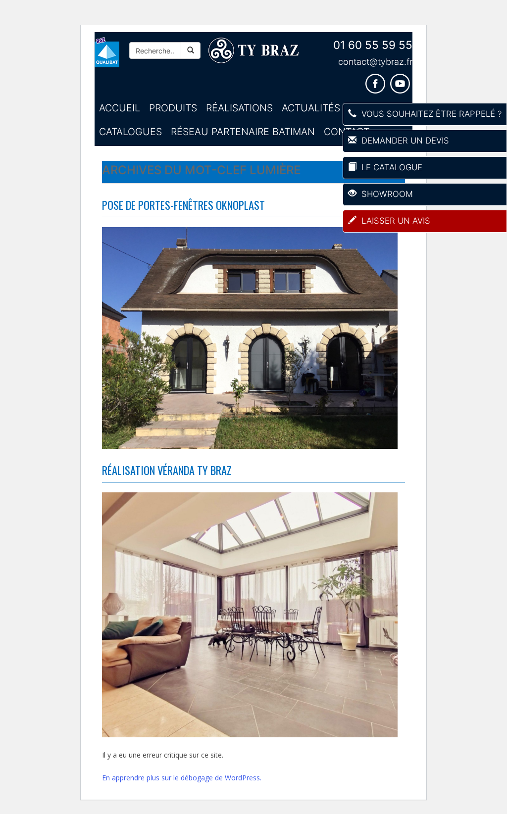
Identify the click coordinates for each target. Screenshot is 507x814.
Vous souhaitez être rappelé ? (430, 114)
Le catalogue (390, 167)
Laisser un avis (394, 221)
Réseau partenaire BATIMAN (243, 132)
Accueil (119, 108)
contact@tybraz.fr (375, 61)
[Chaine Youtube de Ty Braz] (401, 80)
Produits (173, 108)
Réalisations (239, 108)
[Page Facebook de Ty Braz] (377, 80)
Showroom (386, 194)
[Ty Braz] (253, 50)
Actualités (311, 108)
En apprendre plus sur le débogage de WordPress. (181, 777)
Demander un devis (404, 140)
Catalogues (130, 132)
